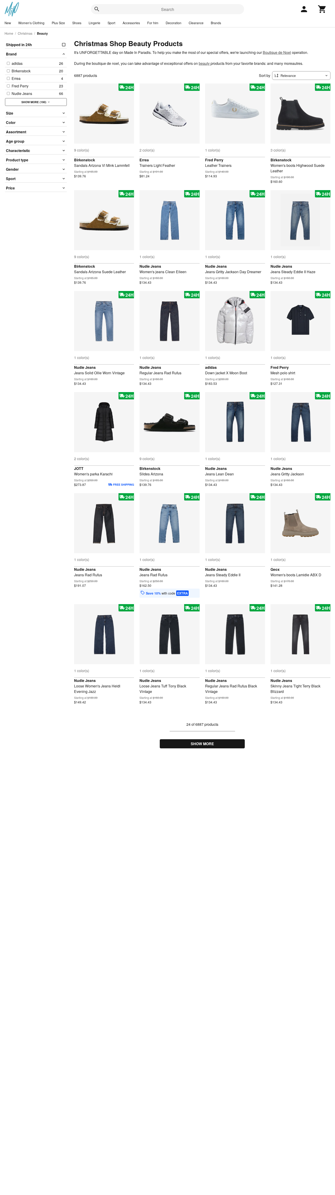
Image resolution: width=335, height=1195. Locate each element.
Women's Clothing (31, 23)
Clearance (196, 23)
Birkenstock (84, 159)
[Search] (97, 9)
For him (152, 23)
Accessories (131, 23)
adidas (211, 367)
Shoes (76, 23)
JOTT (78, 468)
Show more (202, 743)
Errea (144, 159)
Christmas (25, 33)
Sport (111, 23)
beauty (205, 63)
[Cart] (322, 9)
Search (167, 9)
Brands (216, 23)
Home (9, 33)
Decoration (173, 23)
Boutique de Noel (277, 52)
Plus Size (58, 23)
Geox (275, 569)
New (8, 23)
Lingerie (94, 23)
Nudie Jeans (150, 266)
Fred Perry (214, 159)
